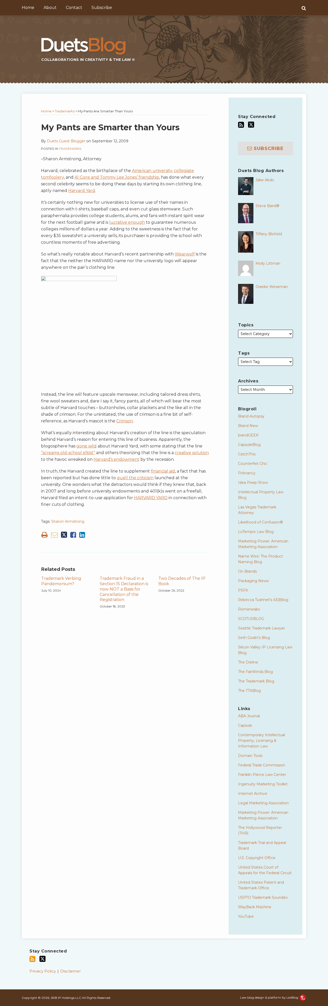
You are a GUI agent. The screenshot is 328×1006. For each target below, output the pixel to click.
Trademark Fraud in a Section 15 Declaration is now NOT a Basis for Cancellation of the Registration (124, 589)
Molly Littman (267, 263)
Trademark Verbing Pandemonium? (61, 581)
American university (152, 170)
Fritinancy (246, 473)
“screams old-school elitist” (68, 452)
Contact (74, 7)
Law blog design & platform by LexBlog (269, 997)
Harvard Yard (81, 190)
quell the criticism (135, 477)
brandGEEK (248, 435)
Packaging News (253, 581)
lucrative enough (127, 222)
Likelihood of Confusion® (260, 522)
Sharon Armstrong (67, 521)
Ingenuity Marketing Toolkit (263, 784)
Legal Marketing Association (263, 803)
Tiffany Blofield (268, 234)
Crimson (124, 421)
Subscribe (101, 7)
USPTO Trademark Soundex (263, 897)
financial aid (163, 471)
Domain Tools (250, 755)
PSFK (243, 590)
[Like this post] (73, 534)
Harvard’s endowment (116, 459)
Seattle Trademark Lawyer (261, 628)
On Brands (247, 571)
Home (28, 7)
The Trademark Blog (256, 681)
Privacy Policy (42, 971)
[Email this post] (54, 534)
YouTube (246, 916)
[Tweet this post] (64, 534)
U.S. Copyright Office (256, 857)
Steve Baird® (267, 206)
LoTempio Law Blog (256, 531)
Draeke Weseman (271, 286)
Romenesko (249, 609)
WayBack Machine (254, 907)
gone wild (86, 446)
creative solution (192, 452)
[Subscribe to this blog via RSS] (241, 124)
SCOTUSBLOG (251, 618)
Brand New (248, 425)
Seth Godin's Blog (254, 637)
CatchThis (246, 454)
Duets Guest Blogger (66, 141)
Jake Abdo (264, 180)
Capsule (245, 725)
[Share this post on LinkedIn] (82, 534)
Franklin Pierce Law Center (262, 774)
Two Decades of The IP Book (182, 581)
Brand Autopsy (251, 416)
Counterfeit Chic (252, 463)
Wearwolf (185, 254)
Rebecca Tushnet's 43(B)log (263, 599)
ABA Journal (249, 716)
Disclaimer (70, 971)
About (50, 7)
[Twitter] (251, 124)
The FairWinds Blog (255, 671)
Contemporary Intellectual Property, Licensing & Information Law (261, 740)
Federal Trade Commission (261, 765)
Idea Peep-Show (253, 482)
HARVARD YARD (151, 497)
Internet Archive (252, 793)
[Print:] (44, 535)
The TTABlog (249, 690)
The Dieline (248, 662)
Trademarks (65, 111)
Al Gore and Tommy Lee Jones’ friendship (117, 177)
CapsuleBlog (249, 444)
